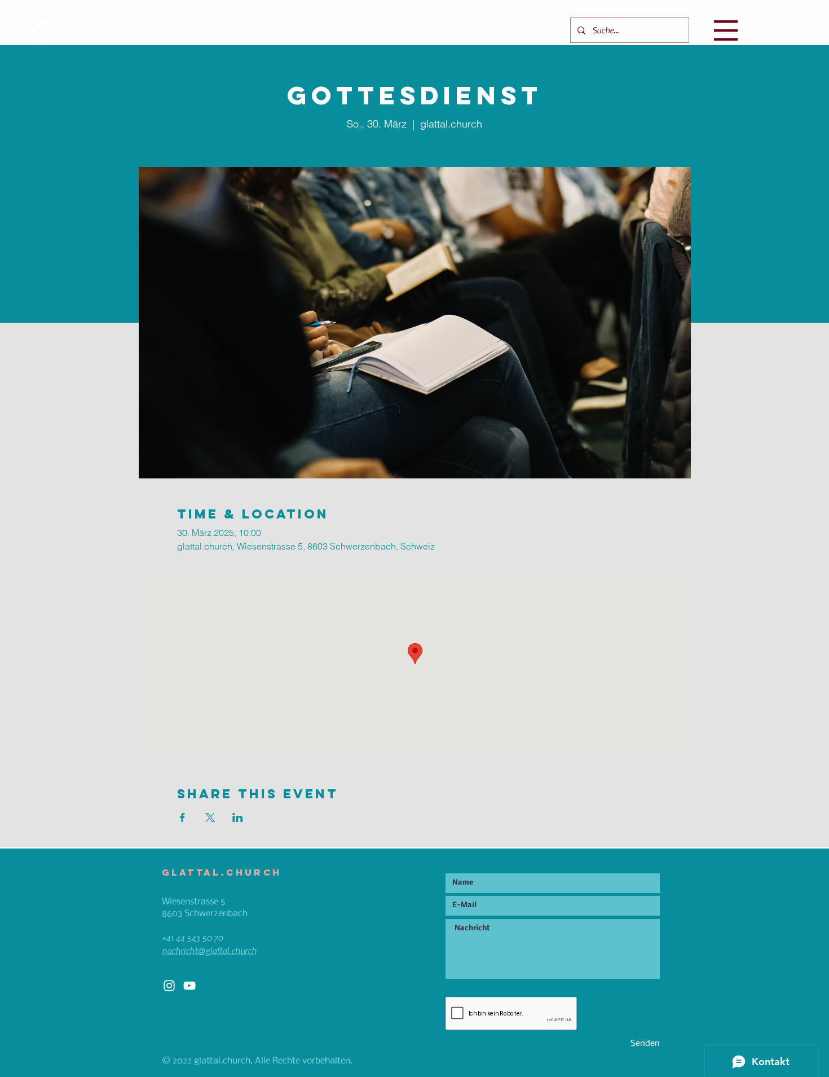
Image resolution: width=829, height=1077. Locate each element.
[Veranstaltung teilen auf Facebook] (182, 817)
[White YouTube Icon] (189, 985)
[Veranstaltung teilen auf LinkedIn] (237, 817)
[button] (726, 30)
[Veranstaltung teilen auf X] (210, 817)
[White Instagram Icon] (169, 985)
